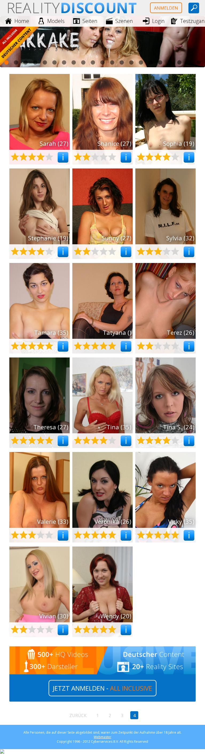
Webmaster (102, 737)
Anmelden (166, 8)
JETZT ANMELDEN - (102, 688)
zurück (77, 715)
